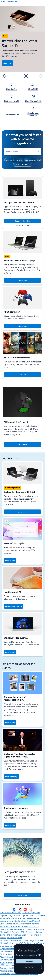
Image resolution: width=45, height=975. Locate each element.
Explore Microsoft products (19, 918)
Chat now (29, 961)
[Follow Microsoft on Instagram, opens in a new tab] (31, 909)
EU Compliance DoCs (12, 973)
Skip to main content (9, 1)
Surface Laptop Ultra (31, 912)
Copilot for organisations (10, 915)
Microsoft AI (5, 940)
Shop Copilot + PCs (22, 221)
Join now (22, 375)
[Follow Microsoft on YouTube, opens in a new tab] (25, 909)
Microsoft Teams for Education (31, 929)
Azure (28, 940)
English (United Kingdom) (10, 962)
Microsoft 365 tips (32, 160)
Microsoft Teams (37, 943)
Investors (4, 959)
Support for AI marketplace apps (13, 948)
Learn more (22, 512)
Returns (15, 923)
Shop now (9, 63)
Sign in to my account (22, 165)
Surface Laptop (16, 912)
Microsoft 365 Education (10, 932)
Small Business (6, 946)
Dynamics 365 (37, 940)
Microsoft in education (30, 926)
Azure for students (14, 937)
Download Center (24, 921)
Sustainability (13, 959)
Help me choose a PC (13, 160)
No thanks (29, 967)
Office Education (27, 932)
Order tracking (25, 923)
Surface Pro (5, 912)
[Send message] (37, 151)
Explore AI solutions (13, 606)
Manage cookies (7, 971)
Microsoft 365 (5, 943)
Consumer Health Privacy (10, 968)
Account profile (10, 921)
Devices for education (9, 929)
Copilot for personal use (31, 915)
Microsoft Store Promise (10, 926)
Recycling (35, 923)
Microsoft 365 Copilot (20, 943)
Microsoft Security (18, 940)
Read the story (11, 776)
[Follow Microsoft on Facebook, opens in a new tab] (14, 909)
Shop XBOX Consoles (22, 226)
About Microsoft (7, 957)
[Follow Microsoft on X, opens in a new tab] (20, 909)
